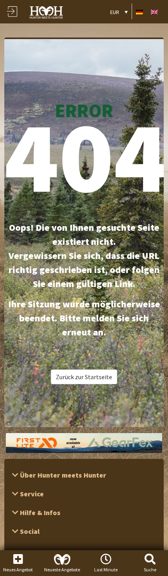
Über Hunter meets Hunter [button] (62, 475)
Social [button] (28, 531)
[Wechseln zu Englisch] (154, 11)
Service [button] (31, 493)
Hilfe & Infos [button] (39, 512)
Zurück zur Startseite (84, 377)
